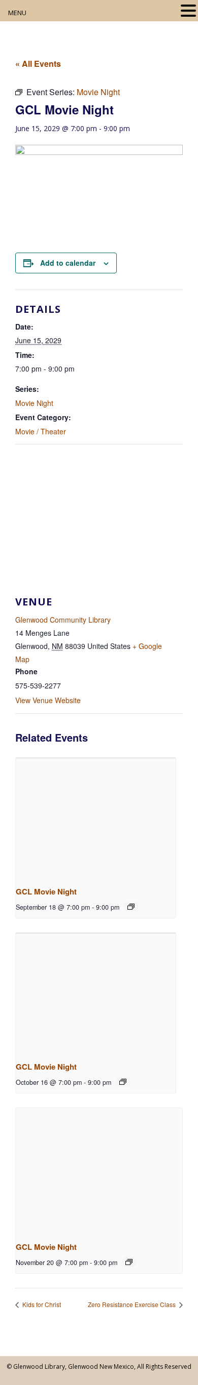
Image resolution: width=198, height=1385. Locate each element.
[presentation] (96, 817)
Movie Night (34, 403)
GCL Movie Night (46, 891)
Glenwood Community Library (63, 620)
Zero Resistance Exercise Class (132, 1304)
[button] (188, 11)
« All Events (38, 63)
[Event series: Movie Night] (131, 907)
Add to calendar (67, 263)
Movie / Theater (40, 431)
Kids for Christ (41, 1304)
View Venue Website (48, 700)
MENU (17, 12)
